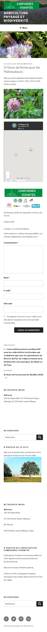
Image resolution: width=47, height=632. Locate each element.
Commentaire (11, 243)
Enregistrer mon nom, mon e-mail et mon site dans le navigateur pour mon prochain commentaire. (23, 319)
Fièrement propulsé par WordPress (18, 626)
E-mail (7, 290)
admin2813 (26, 64)
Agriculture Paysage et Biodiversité (16, 16)
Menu (24, 28)
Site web (8, 303)
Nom (7, 278)
